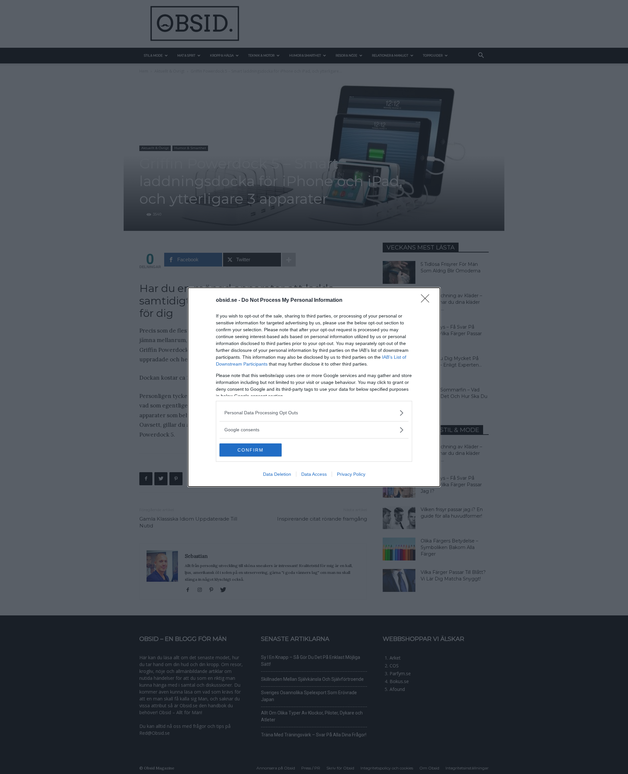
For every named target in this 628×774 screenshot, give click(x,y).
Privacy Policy (351, 474)
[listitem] (314, 412)
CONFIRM (250, 450)
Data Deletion (277, 474)
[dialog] (314, 387)
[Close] (427, 300)
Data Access (314, 474)
